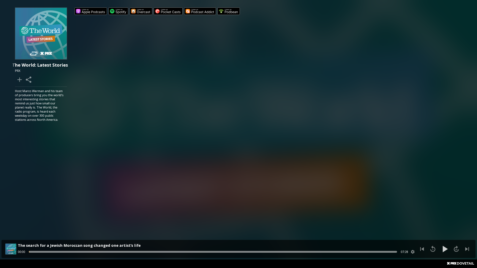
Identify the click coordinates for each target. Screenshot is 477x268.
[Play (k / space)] (444, 249)
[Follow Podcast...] (19, 79)
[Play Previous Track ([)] (422, 249)
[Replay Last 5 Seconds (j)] (432, 249)
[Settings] (413, 252)
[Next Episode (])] (467, 249)
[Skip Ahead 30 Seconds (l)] (456, 249)
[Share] (29, 79)
